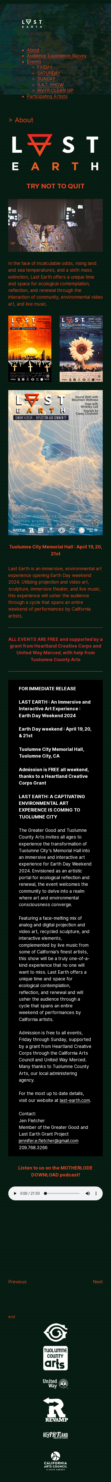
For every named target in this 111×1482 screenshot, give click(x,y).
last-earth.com (75, 1100)
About (33, 50)
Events (34, 61)
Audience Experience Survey (57, 55)
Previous (17, 1281)
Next (98, 1281)
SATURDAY (48, 73)
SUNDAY (46, 78)
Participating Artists (47, 96)
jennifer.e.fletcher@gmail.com (48, 1140)
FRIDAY (44, 67)
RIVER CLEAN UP (55, 90)
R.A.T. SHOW (50, 84)
